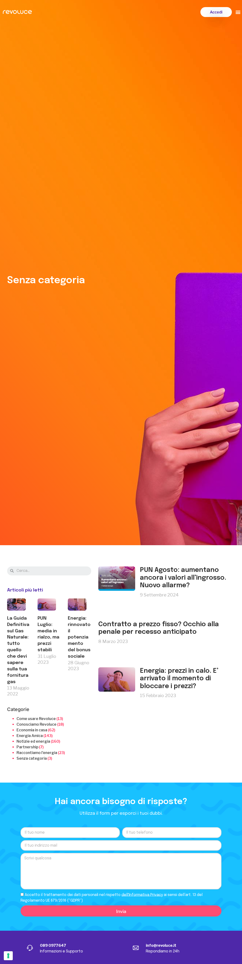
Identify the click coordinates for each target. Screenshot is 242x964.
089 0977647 (53, 945)
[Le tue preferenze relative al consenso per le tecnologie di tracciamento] (8, 955)
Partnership (27, 747)
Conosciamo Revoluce (36, 724)
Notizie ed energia (33, 741)
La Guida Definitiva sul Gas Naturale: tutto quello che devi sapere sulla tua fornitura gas (18, 650)
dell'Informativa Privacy (142, 895)
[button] (216, 12)
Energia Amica (30, 735)
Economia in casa (32, 730)
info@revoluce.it (161, 945)
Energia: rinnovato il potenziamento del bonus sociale (79, 637)
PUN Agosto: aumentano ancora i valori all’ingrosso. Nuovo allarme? (183, 578)
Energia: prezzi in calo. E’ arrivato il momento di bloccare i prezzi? (179, 679)
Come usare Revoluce (36, 718)
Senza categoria (32, 758)
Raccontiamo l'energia (37, 752)
